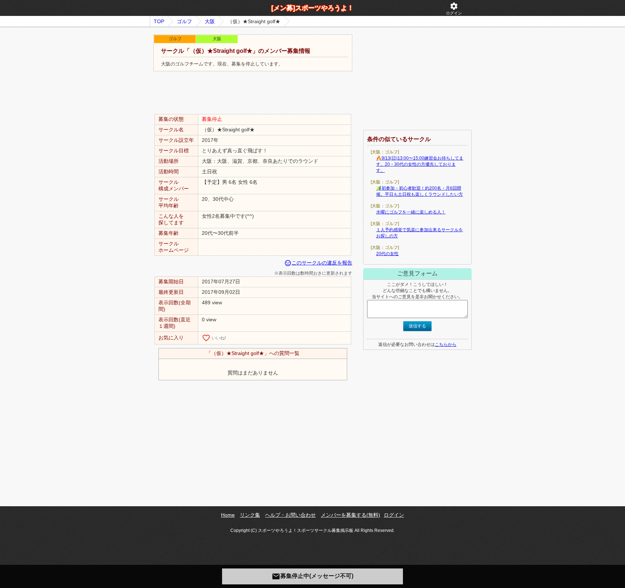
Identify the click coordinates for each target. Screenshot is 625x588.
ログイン (454, 8)
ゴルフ (184, 21)
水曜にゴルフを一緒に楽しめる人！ (411, 212)
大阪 (210, 21)
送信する (417, 326)
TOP (159, 21)
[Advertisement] (253, 93)
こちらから (445, 344)
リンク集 (250, 515)
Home (228, 515)
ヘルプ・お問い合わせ (290, 515)
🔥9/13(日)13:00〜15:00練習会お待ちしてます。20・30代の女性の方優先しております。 (419, 164)
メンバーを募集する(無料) (350, 515)
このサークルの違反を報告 (318, 263)
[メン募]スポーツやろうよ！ (312, 8)
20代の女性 (387, 253)
